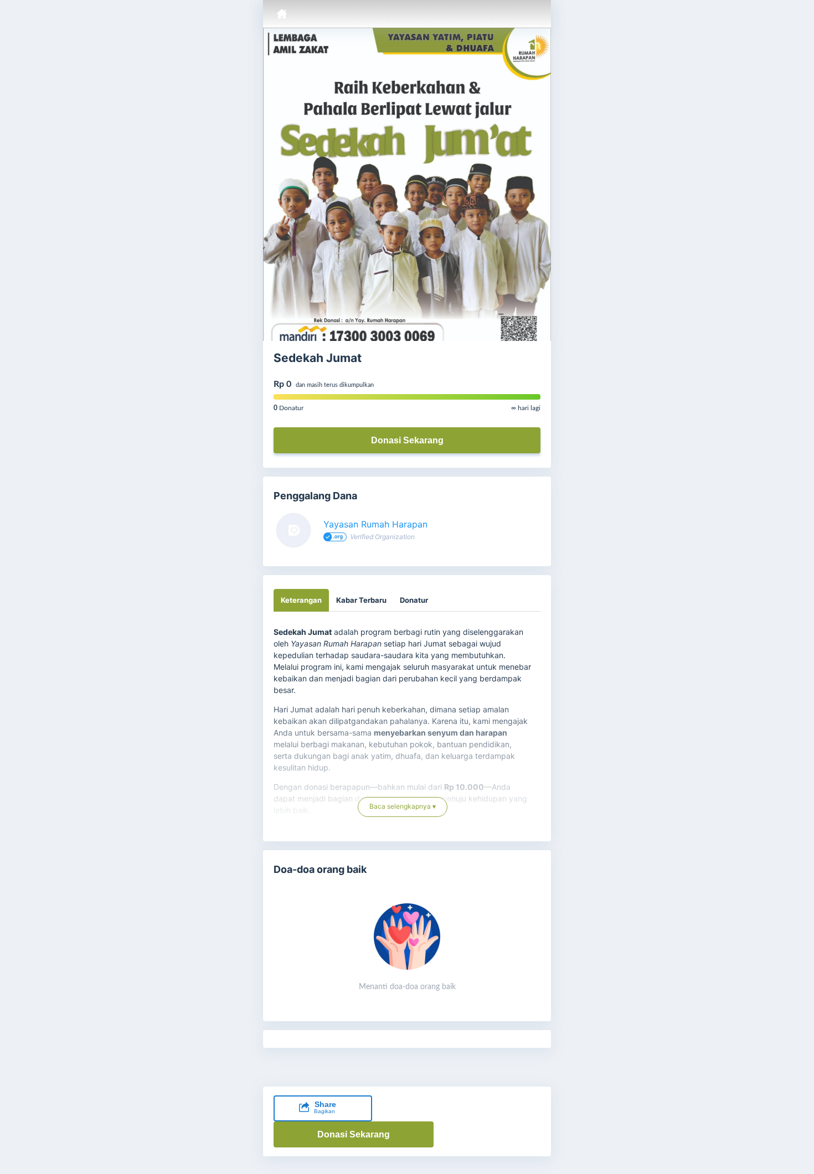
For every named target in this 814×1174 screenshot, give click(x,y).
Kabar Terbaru (361, 600)
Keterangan (301, 600)
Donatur (414, 600)
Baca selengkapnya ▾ (402, 802)
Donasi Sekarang (407, 440)
